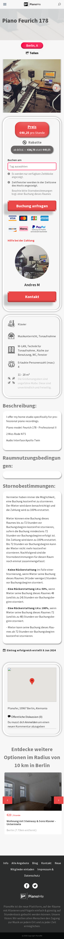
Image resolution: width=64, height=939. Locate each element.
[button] (32, 681)
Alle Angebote (21, 863)
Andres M (32, 284)
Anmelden (31, 722)
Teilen (33, 53)
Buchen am (15, 160)
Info (6, 863)
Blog (35, 863)
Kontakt (46, 863)
